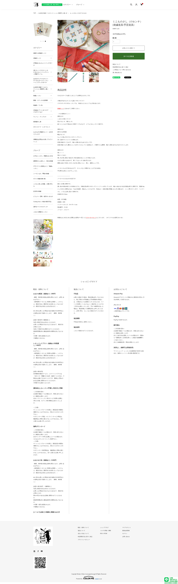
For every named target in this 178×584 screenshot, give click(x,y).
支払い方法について (83, 533)
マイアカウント (126, 527)
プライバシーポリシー (84, 539)
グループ (79, 4)
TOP (34, 13)
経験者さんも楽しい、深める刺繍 (43, 161)
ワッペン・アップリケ (39, 116)
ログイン (124, 533)
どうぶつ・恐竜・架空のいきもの (43, 196)
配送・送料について (83, 527)
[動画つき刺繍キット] (39, 53)
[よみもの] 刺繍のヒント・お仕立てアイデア (43, 133)
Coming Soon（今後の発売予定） (42, 201)
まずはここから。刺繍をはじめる (43, 156)
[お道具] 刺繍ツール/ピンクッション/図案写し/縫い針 (53, 13)
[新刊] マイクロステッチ (40, 206)
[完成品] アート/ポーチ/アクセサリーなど (40, 111)
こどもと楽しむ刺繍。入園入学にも (43, 185)
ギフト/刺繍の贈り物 (39, 178)
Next (106, 46)
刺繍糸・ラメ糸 (37, 105)
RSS (101, 533)
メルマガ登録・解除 (105, 530)
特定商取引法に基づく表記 (120, 67)
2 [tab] (43, 41)
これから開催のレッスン (40, 212)
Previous (60, 46)
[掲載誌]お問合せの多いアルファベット (42, 140)
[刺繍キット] (37, 58)
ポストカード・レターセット (41, 127)
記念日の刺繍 (37, 191)
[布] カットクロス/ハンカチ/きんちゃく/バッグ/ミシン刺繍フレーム (41, 72)
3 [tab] (45, 41)
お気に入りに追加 (127, 48)
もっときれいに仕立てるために (78, 13)
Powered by (79, 578)
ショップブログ (104, 527)
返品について (116, 64)
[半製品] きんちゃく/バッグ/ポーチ (42, 64)
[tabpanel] (43, 29)
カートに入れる (128, 56)
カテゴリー (67, 4)
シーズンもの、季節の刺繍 (41, 173)
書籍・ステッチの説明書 (40, 100)
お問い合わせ (126, 536)
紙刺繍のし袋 (37, 121)
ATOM (105, 533)
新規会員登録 (126, 530)
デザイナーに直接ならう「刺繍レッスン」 (43, 167)
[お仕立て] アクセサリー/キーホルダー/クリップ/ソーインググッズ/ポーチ (40, 80)
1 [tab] (40, 41)
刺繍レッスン (37, 95)
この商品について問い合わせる (122, 69)
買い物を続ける (117, 72)
